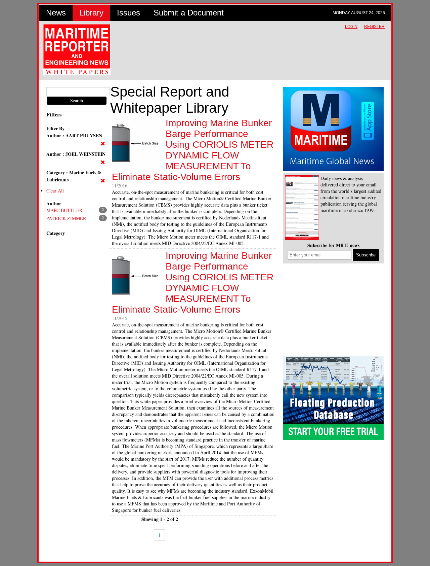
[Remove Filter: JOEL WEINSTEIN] (103, 162)
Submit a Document (189, 12)
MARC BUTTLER (64, 210)
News (56, 12)
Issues (128, 12)
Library (91, 12)
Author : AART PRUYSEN (74, 135)
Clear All (55, 190)
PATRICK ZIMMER (66, 218)
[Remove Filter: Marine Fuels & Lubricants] (103, 181)
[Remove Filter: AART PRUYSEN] (103, 144)
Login (351, 26)
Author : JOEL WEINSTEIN (75, 153)
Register (374, 26)
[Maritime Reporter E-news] (302, 208)
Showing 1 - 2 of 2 (159, 519)
